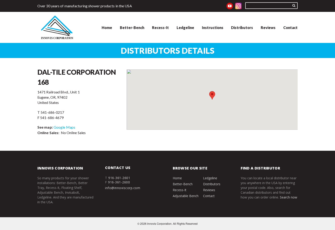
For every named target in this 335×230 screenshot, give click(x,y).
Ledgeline (185, 27)
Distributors (242, 27)
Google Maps (64, 127)
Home (107, 27)
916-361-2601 (119, 178)
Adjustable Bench (185, 196)
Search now (288, 197)
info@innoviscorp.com (122, 188)
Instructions (212, 27)
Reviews (268, 27)
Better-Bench (132, 27)
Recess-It (160, 27)
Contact (290, 27)
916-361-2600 (119, 182)
